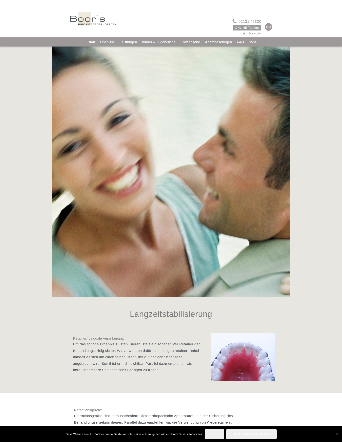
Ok (214, 434)
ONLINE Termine (247, 27)
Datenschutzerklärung (251, 434)
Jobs (252, 42)
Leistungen (128, 42)
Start (91, 42)
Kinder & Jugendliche (159, 42)
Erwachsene (190, 42)
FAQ (240, 42)
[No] (337, 434)
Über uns (107, 42)
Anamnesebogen (218, 42)
